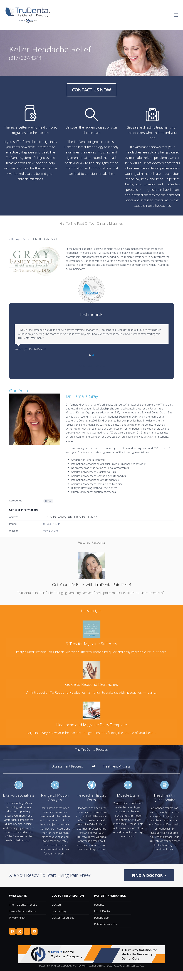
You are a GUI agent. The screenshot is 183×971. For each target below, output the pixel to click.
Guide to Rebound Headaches (91, 684)
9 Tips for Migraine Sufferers (91, 643)
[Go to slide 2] (93, 355)
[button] (176, 14)
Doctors (57, 904)
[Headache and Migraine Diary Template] (91, 710)
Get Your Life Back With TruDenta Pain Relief (91, 584)
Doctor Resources (63, 917)
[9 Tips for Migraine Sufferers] (91, 629)
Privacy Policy (17, 917)
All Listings (14, 239)
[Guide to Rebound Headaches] (91, 669)
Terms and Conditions (22, 911)
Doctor (26, 239)
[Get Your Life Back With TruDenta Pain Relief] (91, 565)
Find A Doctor (102, 911)
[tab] (74, 766)
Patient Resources (105, 924)
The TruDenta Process (23, 904)
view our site (50, 530)
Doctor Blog (59, 911)
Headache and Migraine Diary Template (91, 725)
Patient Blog (101, 917)
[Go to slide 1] (90, 355)
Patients (99, 904)
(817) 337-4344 (51, 523)
